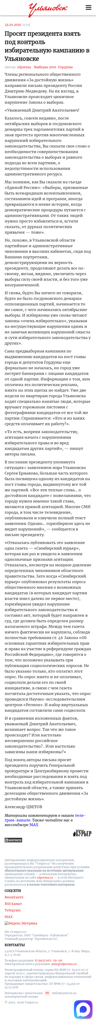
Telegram (13, 910)
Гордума (65, 67)
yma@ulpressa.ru (64, 964)
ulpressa (24, 67)
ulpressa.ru (45, 877)
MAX (33, 824)
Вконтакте (14, 897)
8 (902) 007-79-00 (48, 960)
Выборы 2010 (45, 67)
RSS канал (13, 904)
